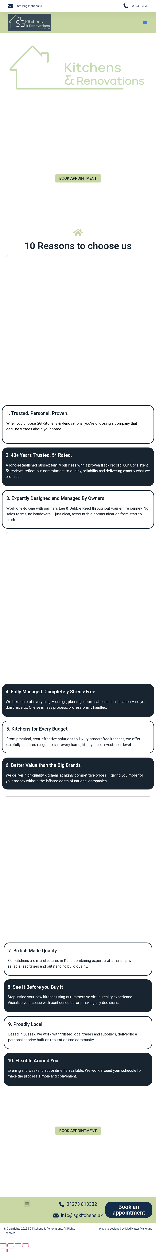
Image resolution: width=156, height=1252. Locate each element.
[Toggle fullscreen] (10, 1245)
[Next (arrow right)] (10, 1250)
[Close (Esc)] (25, 1245)
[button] (145, 22)
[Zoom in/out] (3, 1245)
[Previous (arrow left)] (3, 1250)
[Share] (18, 1245)
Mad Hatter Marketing (138, 1228)
